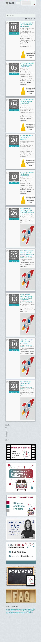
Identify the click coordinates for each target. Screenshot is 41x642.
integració (21, 610)
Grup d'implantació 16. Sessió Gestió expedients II (26, 65)
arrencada (9, 609)
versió (23, 613)
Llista (29, 19)
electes (21, 609)
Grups (32, 19)
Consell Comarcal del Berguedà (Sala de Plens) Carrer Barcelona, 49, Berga (27, 32)
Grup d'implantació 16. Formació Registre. (26, 137)
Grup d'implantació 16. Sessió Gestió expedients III (26, 24)
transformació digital (14, 613)
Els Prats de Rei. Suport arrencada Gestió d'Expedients (27, 210)
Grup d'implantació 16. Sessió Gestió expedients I (26, 101)
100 (6, 429)
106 (6, 435)
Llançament (25, 610)
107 (6, 436)
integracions (16, 610)
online (32, 610)
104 (6, 433)
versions (19, 613)
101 (6, 430)
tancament (8, 613)
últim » (7, 440)
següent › (7, 439)
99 (6, 428)
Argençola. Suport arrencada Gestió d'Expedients (26, 341)
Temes (35, 19)
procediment (10, 612)
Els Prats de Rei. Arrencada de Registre (25, 383)
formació (31, 609)
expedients (25, 609)
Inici (7, 15)
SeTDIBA (29, 612)
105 (6, 434)
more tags (8, 616)
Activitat (7, 23)
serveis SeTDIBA (22, 612)
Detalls (26, 19)
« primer (7, 424)
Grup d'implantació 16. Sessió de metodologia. (26, 174)
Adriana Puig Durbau (26, 214)
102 (6, 431)
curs (14, 609)
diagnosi (18, 609)
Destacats (12, 15)
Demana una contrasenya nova (34, 4)
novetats (29, 610)
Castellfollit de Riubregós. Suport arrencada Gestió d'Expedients (26, 297)
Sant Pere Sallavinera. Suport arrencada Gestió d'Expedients (27, 252)
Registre (17, 612)
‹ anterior (7, 425)
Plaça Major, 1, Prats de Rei (28, 216)
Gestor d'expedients (10, 610)
